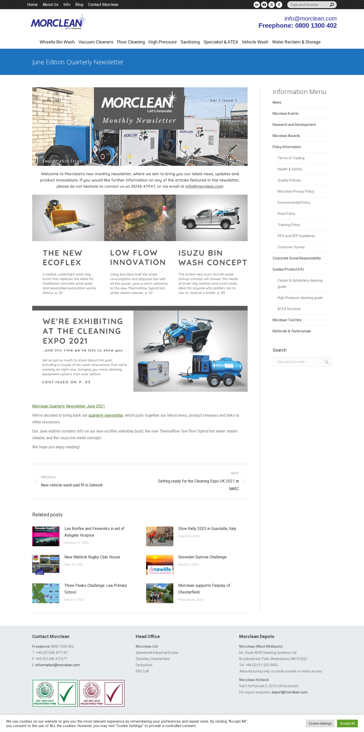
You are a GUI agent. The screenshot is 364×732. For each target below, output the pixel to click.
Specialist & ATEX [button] (221, 42)
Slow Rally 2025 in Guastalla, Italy (207, 528)
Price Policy (286, 214)
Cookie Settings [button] (320, 723)
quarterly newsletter (105, 415)
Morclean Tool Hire (287, 320)
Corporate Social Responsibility (297, 258)
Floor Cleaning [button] (131, 42)
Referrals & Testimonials (292, 331)
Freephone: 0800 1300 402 (298, 25)
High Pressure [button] (163, 42)
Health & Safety (290, 169)
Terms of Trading (291, 158)
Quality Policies (289, 180)
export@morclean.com (290, 692)
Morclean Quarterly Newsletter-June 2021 (68, 406)
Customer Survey (291, 247)
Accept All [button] (347, 723)
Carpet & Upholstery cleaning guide (300, 283)
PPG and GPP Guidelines (296, 236)
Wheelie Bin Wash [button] (57, 42)
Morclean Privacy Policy (296, 191)
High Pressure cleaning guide (300, 298)
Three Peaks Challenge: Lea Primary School (95, 589)
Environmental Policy (294, 203)
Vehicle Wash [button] (255, 42)
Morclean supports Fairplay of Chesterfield (204, 589)
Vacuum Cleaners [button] (95, 42)
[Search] (332, 4)
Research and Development (294, 125)
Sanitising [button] (190, 42)
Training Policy (289, 225)
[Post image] (45, 536)
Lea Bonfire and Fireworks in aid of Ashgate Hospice (94, 532)
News (277, 102)
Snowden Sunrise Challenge (202, 557)
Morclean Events (286, 113)
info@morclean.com (311, 18)
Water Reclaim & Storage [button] (296, 42)
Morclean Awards (286, 136)
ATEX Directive (289, 309)
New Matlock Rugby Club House (92, 557)
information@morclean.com (58, 665)
